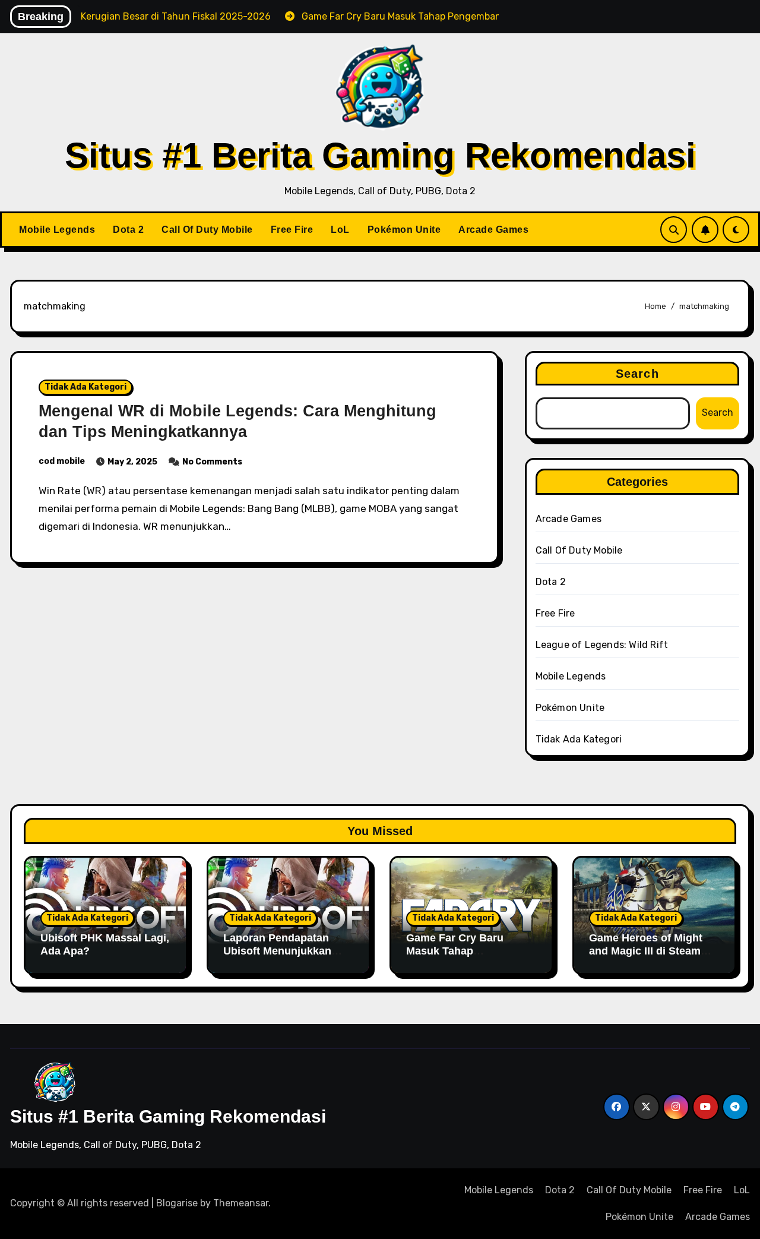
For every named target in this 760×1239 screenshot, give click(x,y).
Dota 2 (128, 230)
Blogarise (177, 1203)
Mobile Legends (57, 230)
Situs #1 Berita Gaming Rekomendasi (380, 155)
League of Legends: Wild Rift (602, 644)
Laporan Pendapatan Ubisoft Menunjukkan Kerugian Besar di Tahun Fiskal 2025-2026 (286, 957)
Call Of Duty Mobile (207, 230)
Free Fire (292, 230)
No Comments (212, 462)
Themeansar (240, 1203)
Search (637, 373)
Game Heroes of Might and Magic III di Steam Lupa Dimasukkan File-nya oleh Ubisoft (647, 957)
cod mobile (62, 461)
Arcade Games (493, 230)
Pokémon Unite (404, 230)
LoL (340, 230)
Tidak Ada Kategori (85, 387)
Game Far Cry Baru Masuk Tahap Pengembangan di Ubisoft (455, 957)
